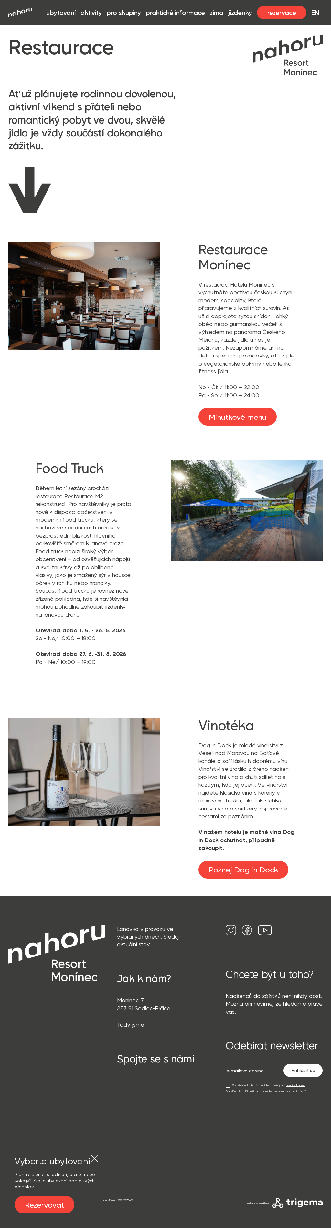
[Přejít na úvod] (20, 12)
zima (216, 12)
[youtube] (265, 934)
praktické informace (175, 12)
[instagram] (231, 934)
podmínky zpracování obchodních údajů (283, 1090)
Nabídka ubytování (28, 1141)
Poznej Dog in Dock (243, 869)
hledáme (294, 1003)
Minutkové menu (237, 417)
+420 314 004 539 (141, 1106)
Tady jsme (130, 1024)
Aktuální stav (22, 1148)
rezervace (281, 12)
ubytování (61, 12)
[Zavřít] (94, 1158)
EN (315, 12)
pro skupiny (124, 12)
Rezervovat (44, 1205)
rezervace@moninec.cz (148, 1122)
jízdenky (240, 12)
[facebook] (247, 934)
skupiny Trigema (295, 1085)
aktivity (91, 12)
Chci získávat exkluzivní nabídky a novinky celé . (268, 1085)
